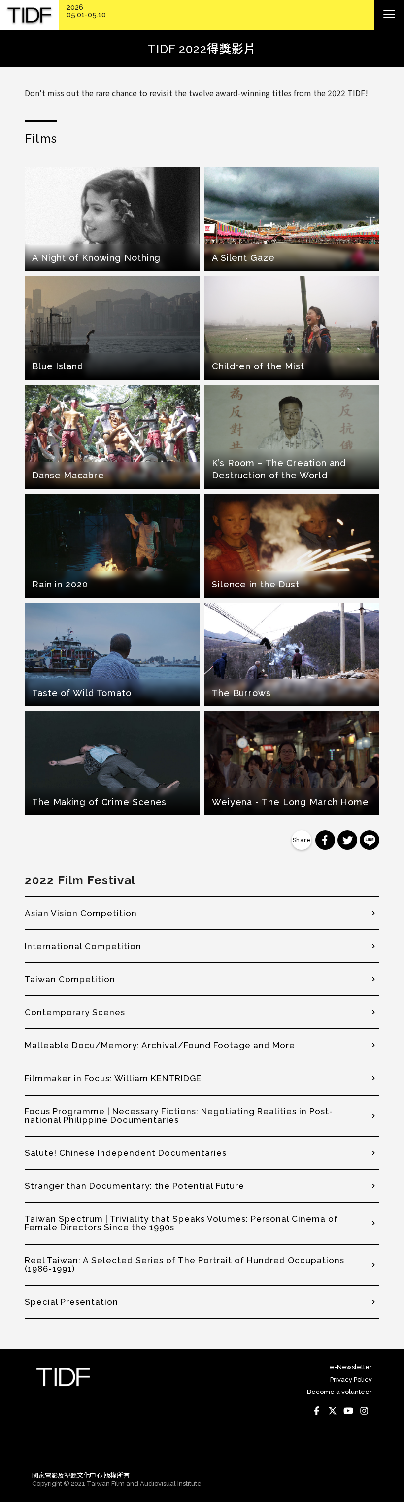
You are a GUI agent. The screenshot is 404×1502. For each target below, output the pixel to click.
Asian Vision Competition (81, 913)
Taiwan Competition (70, 979)
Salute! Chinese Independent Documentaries (126, 1153)
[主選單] (389, 15)
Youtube (348, 1411)
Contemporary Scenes (75, 1012)
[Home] (29, 15)
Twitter (332, 1411)
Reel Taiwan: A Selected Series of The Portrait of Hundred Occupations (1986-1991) (184, 1264)
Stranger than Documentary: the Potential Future (134, 1186)
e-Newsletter (351, 1367)
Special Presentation (71, 1302)
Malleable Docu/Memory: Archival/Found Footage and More (160, 1045)
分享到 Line (369, 840)
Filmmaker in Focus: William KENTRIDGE (113, 1078)
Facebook (317, 1411)
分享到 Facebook (325, 840)
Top (362, 1449)
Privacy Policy (351, 1379)
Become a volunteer (339, 1391)
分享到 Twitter (347, 840)
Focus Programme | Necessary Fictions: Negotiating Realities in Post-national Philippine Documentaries (179, 1115)
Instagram (364, 1411)
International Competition (83, 946)
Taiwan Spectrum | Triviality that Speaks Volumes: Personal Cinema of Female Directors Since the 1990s (181, 1223)
